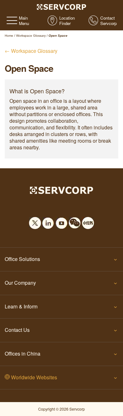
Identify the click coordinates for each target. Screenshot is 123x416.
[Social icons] (35, 221)
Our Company (20, 282)
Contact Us (17, 329)
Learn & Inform (21, 306)
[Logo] (61, 6)
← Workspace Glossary (31, 50)
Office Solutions (22, 259)
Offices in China (22, 353)
